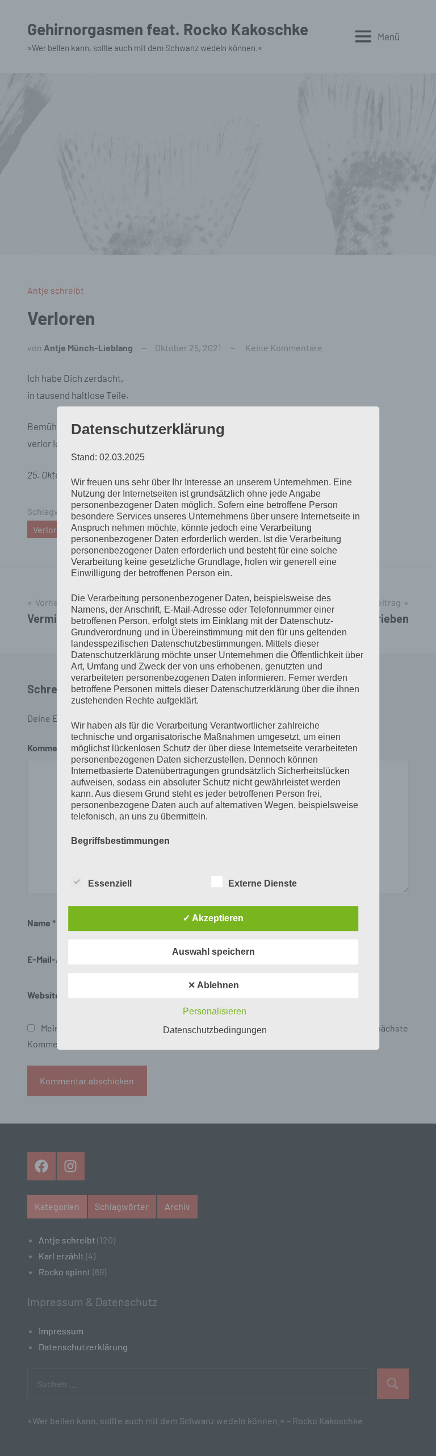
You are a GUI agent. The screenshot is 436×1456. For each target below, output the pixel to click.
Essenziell (110, 883)
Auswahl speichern (213, 951)
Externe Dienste (262, 883)
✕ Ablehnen (213, 985)
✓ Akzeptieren (213, 918)
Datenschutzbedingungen (215, 1030)
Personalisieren (214, 1011)
